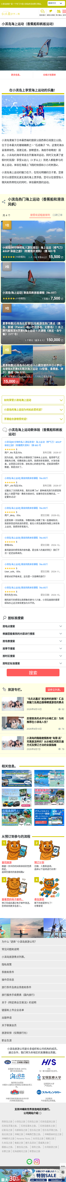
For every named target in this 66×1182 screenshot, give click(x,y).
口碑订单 (57, 215)
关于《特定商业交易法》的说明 (19, 1002)
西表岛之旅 (7, 1121)
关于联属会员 (9, 1025)
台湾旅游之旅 (51, 1146)
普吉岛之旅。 (23, 1146)
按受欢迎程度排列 (40, 215)
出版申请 (7, 1017)
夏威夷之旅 (43, 1142)
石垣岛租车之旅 (47, 1125)
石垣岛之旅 (32, 1121)
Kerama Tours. (24, 1138)
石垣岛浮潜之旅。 (10, 1125)
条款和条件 (8, 972)
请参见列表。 (55, 689)
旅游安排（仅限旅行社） (15, 1032)
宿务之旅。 (37, 1146)
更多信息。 (16, 74)
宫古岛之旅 (35, 1129)
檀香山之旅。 (8, 1146)
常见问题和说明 (10, 949)
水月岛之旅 (38, 1138)
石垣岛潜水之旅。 (29, 1125)
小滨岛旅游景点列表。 (14, 956)
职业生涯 (7, 1040)
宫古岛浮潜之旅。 (50, 1129)
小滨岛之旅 (20, 1121)
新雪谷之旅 (35, 1151)
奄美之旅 (19, 1142)
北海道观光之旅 (19, 1151)
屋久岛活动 (30, 1142)
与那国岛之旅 (21, 1129)
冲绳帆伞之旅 (8, 1138)
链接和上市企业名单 (13, 1010)
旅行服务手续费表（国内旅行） (19, 994)
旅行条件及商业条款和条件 (16, 987)
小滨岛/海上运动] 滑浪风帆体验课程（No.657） (27, 478)
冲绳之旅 (19, 1134)
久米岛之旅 (7, 1142)
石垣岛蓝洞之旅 (47, 1121)
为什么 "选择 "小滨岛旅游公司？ (19, 941)
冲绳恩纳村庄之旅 (53, 1134)
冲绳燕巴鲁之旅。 (33, 1134)
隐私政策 (7, 964)
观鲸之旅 (50, 1138)
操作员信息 (8, 979)
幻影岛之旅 (7, 1129)
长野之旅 (6, 1151)
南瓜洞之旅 (7, 1134)
